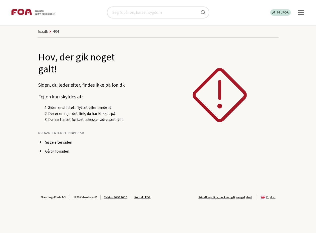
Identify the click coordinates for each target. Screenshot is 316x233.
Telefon (115, 197)
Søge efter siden (58, 142)
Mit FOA (283, 12)
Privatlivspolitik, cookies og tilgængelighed (225, 197)
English (271, 197)
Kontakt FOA (142, 197)
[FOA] (33, 12)
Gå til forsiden (57, 151)
